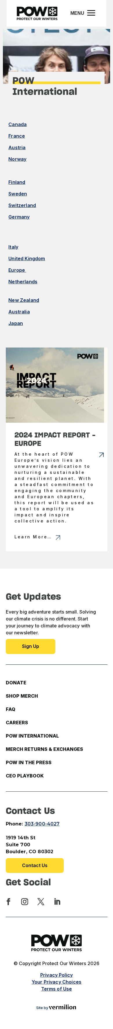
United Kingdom (26, 258)
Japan (15, 323)
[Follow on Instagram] (25, 902)
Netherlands (22, 282)
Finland (16, 182)
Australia (19, 312)
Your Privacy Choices (56, 982)
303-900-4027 (42, 824)
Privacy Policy (56, 975)
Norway (17, 159)
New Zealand (23, 300)
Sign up (30, 646)
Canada (17, 124)
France (16, 136)
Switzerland (22, 205)
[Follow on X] (41, 902)
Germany (19, 217)
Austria (16, 147)
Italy (13, 247)
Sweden (17, 194)
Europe (17, 270)
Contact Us (35, 865)
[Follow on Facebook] (8, 902)
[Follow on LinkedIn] (57, 902)
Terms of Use (56, 989)
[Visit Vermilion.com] (62, 1008)
